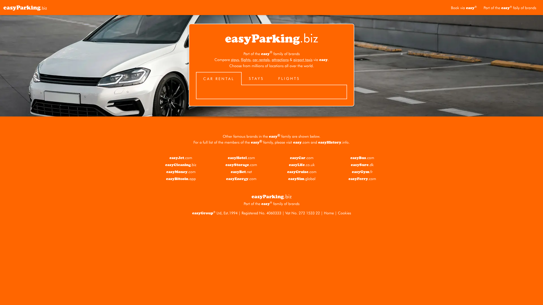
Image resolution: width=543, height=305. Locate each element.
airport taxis (302, 59)
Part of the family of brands (272, 53)
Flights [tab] (289, 78)
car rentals (261, 59)
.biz (25, 7)
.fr (362, 171)
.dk (362, 164)
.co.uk (302, 164)
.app (181, 178)
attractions (280, 59)
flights (246, 59)
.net (241, 171)
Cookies (344, 213)
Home (329, 213)
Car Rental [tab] (218, 78)
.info (333, 142)
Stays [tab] (256, 78)
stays (235, 59)
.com (301, 142)
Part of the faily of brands (510, 7)
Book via (464, 7)
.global (301, 178)
